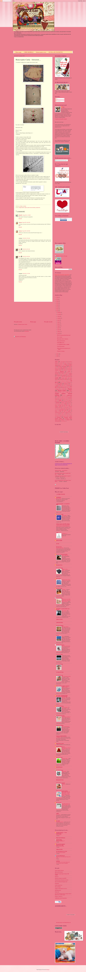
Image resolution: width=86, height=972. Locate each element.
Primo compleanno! (65, 555)
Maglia (70, 389)
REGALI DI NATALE (59, 872)
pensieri (57, 402)
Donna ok (56, 876)
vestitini (68, 419)
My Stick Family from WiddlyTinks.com (63, 922)
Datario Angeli (58, 834)
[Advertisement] (33, 311)
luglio (58, 322)
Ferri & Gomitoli (59, 568)
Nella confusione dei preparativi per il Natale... (63, 349)
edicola (63, 380)
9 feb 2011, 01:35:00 (26, 273)
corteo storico (70, 375)
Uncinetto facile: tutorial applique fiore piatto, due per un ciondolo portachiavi (63, 525)
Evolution (63, 784)
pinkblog (58, 861)
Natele (65, 400)
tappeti (63, 413)
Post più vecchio (48, 322)
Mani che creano (59, 757)
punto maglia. (68, 405)
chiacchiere (57, 373)
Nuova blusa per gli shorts (66, 676)
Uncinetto (59, 417)
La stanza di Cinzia (59, 672)
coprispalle (64, 375)
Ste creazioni (58, 802)
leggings (67, 387)
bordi (61, 369)
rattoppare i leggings (58, 406)
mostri (70, 399)
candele (56, 371)
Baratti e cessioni (62, 365)
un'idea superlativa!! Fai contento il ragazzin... (63, 476)
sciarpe (69, 410)
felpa (61, 382)
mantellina (66, 396)
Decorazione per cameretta (60, 852)
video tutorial (57, 421)
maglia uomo (68, 392)
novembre (59, 314)
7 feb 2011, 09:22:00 (26, 256)
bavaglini (59, 366)
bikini (70, 366)
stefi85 (57, 813)
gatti (57, 385)
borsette (64, 369)
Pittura (66, 404)
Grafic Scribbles (59, 598)
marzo (58, 329)
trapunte (64, 416)
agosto (58, 320)
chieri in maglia (59, 540)
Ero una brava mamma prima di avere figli (60, 844)
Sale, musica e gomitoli (60, 783)
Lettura (57, 389)
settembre (59, 318)
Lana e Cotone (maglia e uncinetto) (62, 686)
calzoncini (64, 370)
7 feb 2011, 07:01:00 (26, 238)
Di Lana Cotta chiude (60, 547)
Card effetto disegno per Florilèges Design (66, 804)
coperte (70, 374)
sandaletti (57, 408)
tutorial (71, 416)
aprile (58, 327)
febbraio (59, 331)
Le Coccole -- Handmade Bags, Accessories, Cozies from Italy (62, 696)
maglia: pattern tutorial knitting (30, 207)
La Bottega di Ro (59, 654)
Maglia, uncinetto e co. (60, 746)
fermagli (65, 382)
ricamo (59, 407)
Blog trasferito (58, 498)
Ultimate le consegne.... (61, 351)
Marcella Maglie (58, 886)
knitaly (57, 635)
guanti (65, 386)
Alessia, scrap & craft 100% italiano (63, 524)
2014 (57, 305)
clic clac (57, 543)
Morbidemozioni (58, 890)
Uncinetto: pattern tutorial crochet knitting (63, 419)
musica (56, 400)
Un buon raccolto (65, 707)
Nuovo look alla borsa (66, 726)
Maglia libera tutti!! (60, 743)
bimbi (56, 367)
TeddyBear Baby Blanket (66, 579)
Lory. (64, 389)
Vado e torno (64, 610)
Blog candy (63, 367)
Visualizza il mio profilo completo (61, 119)
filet (55, 383)
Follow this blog (63, 220)
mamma (62, 396)
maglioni (58, 396)
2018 (57, 297)
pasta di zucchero (61, 401)
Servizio (63, 412)
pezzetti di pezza (59, 767)
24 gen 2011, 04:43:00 (26, 222)
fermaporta (69, 382)
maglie (64, 395)
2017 (57, 299)
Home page (18, 52)
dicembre (59, 312)
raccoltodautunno (59, 770)
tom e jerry (66, 414)
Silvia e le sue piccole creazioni (62, 791)
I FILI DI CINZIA (59, 622)
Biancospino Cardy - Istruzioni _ (62, 338)
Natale (60, 400)
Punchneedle (64, 771)
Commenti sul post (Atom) (22, 324)
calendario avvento (58, 370)
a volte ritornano (62, 361)
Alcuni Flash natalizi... (61, 346)
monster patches (65, 399)
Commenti (58, 101)
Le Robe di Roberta (60, 706)
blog (58, 367)
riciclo (66, 407)
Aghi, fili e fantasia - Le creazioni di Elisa (62, 504)
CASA (67, 372)
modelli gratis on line (64, 397)
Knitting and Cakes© (60, 645)
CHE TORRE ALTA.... (61, 342)
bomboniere (57, 369)
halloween (63, 697)
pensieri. (69, 402)
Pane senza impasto (65, 626)
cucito (56, 378)
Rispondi (20, 218)
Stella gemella (64, 515)
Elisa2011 (20, 215)
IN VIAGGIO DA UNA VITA (61, 851)
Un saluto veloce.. (65, 758)
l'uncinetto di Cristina (60, 715)
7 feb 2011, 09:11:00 (26, 249)
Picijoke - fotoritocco (58, 896)
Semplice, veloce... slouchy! (65, 570)
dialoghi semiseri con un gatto (61, 554)
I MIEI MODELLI (28, 52)
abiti (67, 361)
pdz (71, 401)
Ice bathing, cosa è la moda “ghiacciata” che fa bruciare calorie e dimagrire (63, 863)
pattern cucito (67, 401)
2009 (57, 356)
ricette (63, 407)
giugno (58, 324)
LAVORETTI (58, 737)
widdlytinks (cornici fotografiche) (61, 898)
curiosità (61, 379)
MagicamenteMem (59, 725)
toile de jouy (61, 414)
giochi (64, 385)
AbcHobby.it (58, 497)
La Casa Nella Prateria (60, 855)
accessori (60, 362)
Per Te (63, 636)
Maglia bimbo (21, 207)
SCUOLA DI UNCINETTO (56, 52)
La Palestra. (64, 589)
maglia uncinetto (61, 392)
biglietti (64, 366)
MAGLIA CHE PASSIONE (61, 736)
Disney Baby (58, 380)
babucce (65, 364)
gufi (68, 386)
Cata (57, 532)
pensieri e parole (64, 402)
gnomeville (69, 385)
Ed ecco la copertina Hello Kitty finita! (64, 335)
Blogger (48, 969)
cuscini (65, 379)
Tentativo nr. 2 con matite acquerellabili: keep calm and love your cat (66, 600)
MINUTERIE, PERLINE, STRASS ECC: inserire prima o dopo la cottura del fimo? (66, 793)
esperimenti (67, 380)
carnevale (56, 372)
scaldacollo (62, 408)
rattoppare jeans (65, 406)
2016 (57, 301)
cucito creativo (64, 378)
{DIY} (56, 361)
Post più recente (18, 322)
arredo (56, 364)
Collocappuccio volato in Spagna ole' (66, 748)
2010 (57, 354)
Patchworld (57, 892)
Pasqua (56, 401)
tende (66, 413)
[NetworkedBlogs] (63, 218)
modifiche (60, 399)
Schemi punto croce (41, 52)
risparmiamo (70, 407)
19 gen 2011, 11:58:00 (26, 215)
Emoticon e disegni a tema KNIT (60, 878)
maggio (58, 325)
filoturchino (58, 578)
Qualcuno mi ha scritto (60, 846)
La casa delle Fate (59, 664)
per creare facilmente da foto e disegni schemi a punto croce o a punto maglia (63, 894)
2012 (57, 308)
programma (27, 331)
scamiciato (67, 408)
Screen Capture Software (59, 870)
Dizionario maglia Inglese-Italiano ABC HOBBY (62, 874)
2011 (57, 310)
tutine (67, 416)
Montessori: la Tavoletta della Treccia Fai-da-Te (63, 857)
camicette (69, 370)
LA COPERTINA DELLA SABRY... (63, 344)
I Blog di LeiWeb (59, 619)
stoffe (59, 413)
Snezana (20, 222)
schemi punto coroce (62, 410)
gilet (60, 385)
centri (70, 372)
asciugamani (60, 364)
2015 (57, 303)
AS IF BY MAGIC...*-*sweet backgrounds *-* (61, 833)
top (70, 414)
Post (57, 98)
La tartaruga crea (59, 675)
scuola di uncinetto (67, 411)
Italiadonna (57, 883)
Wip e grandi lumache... (61, 340)
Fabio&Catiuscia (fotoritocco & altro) (61, 880)
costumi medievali (68, 376)
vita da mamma (63, 421)
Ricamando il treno (60, 780)
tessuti (70, 413)
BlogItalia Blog (59, 839)
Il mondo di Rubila (59, 625)
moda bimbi (58, 397)
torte (61, 416)
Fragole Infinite (59, 588)
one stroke (69, 400)
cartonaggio (62, 372)
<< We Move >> (64, 533)
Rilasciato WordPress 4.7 (60, 840)
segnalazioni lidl (57, 412)
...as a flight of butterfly (60, 494)
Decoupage (70, 379)
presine (56, 405)
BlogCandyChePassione (60, 837)
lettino (71, 387)
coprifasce (59, 375)
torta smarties (57, 416)
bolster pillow (69, 367)
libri (61, 389)
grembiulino (61, 386)
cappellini (62, 371)
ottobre (58, 316)
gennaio (58, 333)
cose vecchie (58, 376)
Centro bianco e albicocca (66, 716)
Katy (20, 249)
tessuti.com (56, 414)
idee (59, 387)
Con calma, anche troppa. (66, 646)
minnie (71, 396)
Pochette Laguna (65, 687)
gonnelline (56, 386)
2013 (57, 307)
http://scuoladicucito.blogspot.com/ (61, 881)
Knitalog (63, 387)
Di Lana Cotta (59, 546)
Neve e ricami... (60, 337)
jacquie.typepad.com (58, 885)
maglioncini (38, 207)
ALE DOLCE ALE (59, 514)
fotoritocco (66, 383)
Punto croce (61, 405)
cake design (69, 369)
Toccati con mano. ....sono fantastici (61, 470)
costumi (62, 376)
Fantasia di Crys (59, 565)
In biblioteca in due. (59, 821)
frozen (71, 383)
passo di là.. (58, 814)
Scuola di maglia (58, 411)
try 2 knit (58, 821)
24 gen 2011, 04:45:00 (26, 231)
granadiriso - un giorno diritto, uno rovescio (62, 609)
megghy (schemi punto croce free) (61, 888)
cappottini (68, 371)
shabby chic (68, 412)
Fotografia (59, 384)
